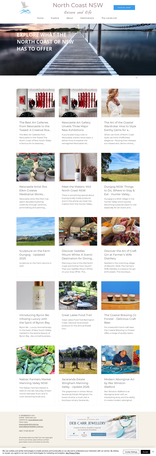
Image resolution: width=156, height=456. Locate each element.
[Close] (153, 452)
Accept (145, 452)
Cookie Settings (131, 452)
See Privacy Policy (73, 453)
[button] (87, 18)
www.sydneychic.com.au (29, 424)
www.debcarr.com (35, 420)
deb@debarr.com (28, 415)
